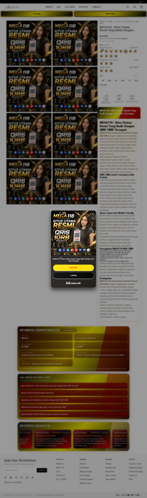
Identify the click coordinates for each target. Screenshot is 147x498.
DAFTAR (73, 268)
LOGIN (73, 275)
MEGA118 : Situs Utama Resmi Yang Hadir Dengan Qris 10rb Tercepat (73, 260)
